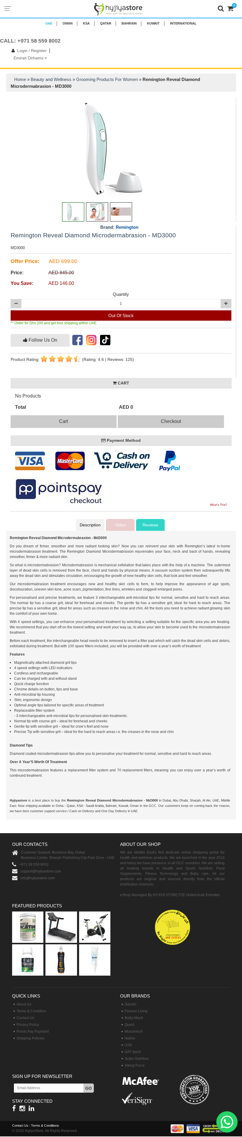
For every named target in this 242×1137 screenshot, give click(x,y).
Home (20, 79)
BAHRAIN (129, 23)
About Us (24, 1004)
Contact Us (25, 1018)
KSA (86, 23)
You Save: (22, 283)
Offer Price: (25, 261)
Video (120, 525)
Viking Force (135, 1065)
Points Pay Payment (33, 1031)
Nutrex (130, 1038)
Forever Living (136, 1011)
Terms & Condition (31, 1011)
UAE (48, 23)
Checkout (171, 421)
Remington (127, 227)
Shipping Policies (31, 1038)
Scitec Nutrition (137, 1059)
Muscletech (134, 1031)
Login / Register (32, 50)
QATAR (105, 23)
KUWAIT (153, 23)
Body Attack (134, 1018)
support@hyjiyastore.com (40, 871)
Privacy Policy (28, 1025)
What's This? (218, 504)
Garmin (130, 1004)
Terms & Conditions (45, 1125)
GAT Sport (133, 1052)
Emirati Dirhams (29, 58)
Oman (68, 23)
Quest (129, 1025)
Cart (63, 421)
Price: (17, 272)
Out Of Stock (121, 315)
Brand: (119, 227)
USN (128, 1045)
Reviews (150, 525)
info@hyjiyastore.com (37, 878)
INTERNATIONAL (183, 23)
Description (90, 525)
